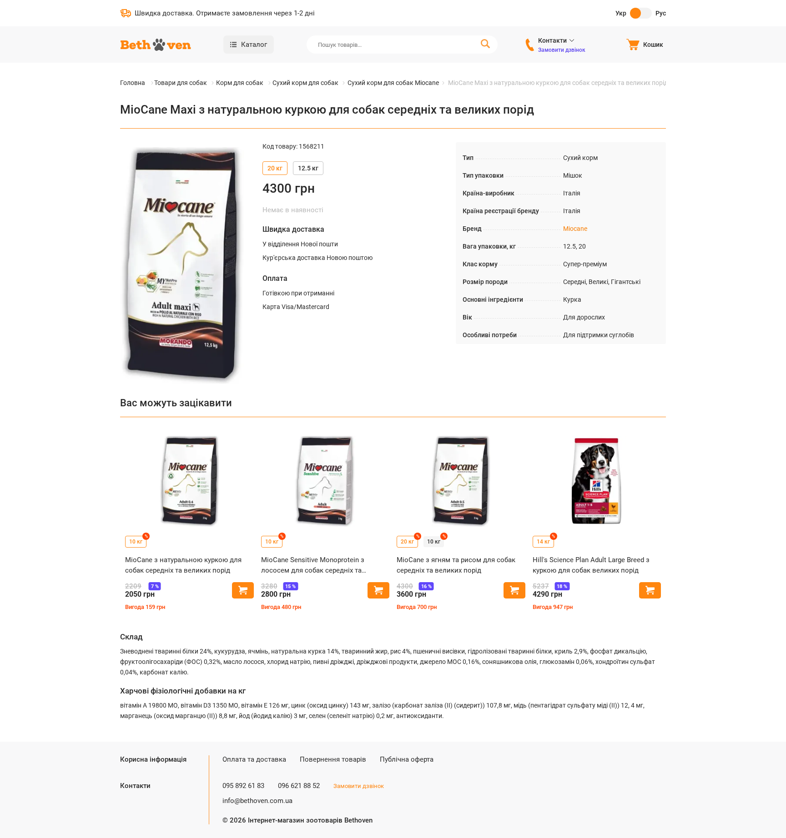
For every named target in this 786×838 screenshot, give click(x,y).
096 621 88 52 (299, 786)
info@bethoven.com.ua (257, 801)
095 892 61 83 (243, 786)
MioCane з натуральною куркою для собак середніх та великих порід (183, 565)
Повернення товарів (333, 759)
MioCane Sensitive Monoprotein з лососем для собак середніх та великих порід (312, 565)
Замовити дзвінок (561, 50)
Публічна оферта (406, 759)
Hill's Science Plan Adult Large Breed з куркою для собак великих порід (591, 565)
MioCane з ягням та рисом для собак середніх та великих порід (456, 565)
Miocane (575, 228)
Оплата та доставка (254, 759)
